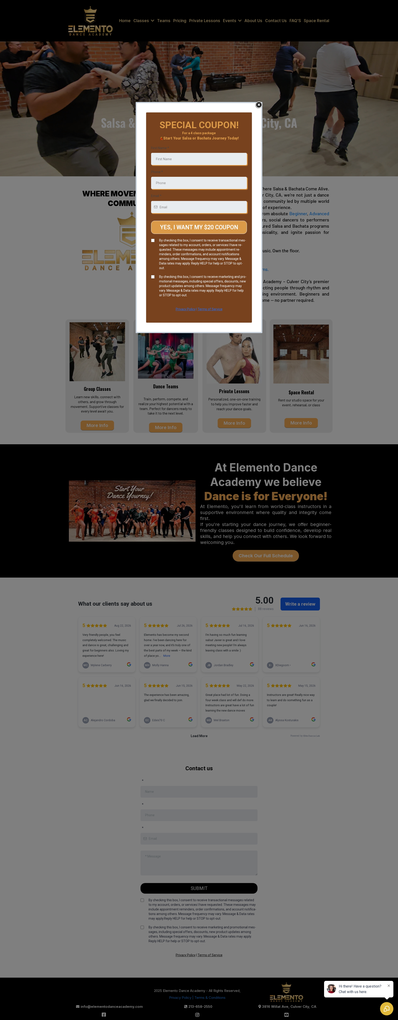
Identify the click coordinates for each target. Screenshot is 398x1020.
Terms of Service (210, 309)
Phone (157, 172)
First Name (160, 148)
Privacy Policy (186, 309)
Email (156, 196)
